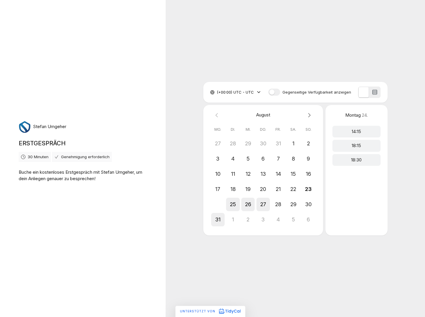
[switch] (274, 92)
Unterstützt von (198, 311)
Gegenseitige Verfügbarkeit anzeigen (316, 92)
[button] (217, 204)
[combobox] (217, 92)
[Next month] (308, 115)
